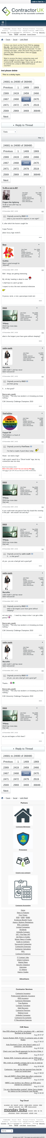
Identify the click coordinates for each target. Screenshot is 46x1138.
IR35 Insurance (23, 998)
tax (38, 1110)
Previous (8, 87)
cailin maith (7, 348)
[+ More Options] (40, 237)
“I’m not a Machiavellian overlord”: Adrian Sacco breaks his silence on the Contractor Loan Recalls (23, 1090)
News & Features (23, 913)
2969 (16, 110)
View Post (27, 216)
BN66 (28, 917)
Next (5, 116)
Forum (8, 39)
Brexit (19, 29)
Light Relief (23, 34)
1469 (26, 87)
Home (23, 910)
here (23, 62)
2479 (26, 105)
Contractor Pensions (23, 1010)
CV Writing (23, 970)
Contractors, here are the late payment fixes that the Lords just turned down (23, 1070)
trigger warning (24, 1113)
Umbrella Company (23, 932)
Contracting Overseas (23, 947)
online (35, 1110)
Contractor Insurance (23, 993)
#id (43, 211)
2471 (6, 105)
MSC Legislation (23, 925)
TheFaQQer (7, 413)
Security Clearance (23, 965)
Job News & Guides (23, 937)
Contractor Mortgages (23, 1001)
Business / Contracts (29, 29)
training (18, 1113)
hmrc (22, 1106)
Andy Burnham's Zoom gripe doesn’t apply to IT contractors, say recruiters (23, 1045)
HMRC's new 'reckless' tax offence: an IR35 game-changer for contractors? (23, 1084)
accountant (7, 1105)
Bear (4, 245)
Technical (35, 32)
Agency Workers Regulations (23, 922)
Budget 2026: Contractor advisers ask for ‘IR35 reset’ (23, 1058)
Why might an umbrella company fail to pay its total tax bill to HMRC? (23, 1064)
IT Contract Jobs (23, 957)
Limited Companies (23, 927)
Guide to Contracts (23, 942)
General (14, 29)
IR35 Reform (26, 32)
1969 (36, 87)
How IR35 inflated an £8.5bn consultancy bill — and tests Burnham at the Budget (23, 1032)
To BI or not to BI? (10, 188)
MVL (23, 951)
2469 (26, 99)
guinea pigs (17, 1106)
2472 (16, 105)
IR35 (17, 917)
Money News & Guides (23, 939)
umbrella (31, 1113)
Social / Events (31, 34)
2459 (26, 93)
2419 (16, 93)
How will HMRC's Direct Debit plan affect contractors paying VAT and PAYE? (23, 1077)
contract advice (28, 1105)
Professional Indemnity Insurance (23, 996)
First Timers (23, 915)
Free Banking (23, 1003)
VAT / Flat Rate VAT (23, 934)
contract (21, 1105)
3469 (26, 110)
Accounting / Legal (15, 30)
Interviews (23, 967)
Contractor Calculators (23, 949)
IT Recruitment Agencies (23, 1020)
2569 (6, 110)
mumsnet (30, 1110)
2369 (6, 93)
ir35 (26, 1107)
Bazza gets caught (9, 394)
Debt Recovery (23, 1008)
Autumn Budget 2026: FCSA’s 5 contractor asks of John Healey (23, 1039)
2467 (6, 99)
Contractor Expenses (23, 954)
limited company (32, 1106)
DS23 (5, 308)
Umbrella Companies (28, 30)
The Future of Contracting (14, 32)
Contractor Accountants (23, 1018)
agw (12, 1105)
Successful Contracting (23, 944)
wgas (35, 1113)
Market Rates (23, 962)
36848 (36, 110)
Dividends (23, 930)
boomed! (16, 1105)
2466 (36, 93)
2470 (36, 99)
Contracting (6, 29)
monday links (15, 1110)
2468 (16, 99)
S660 (23, 917)
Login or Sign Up (37, 1)
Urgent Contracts (23, 960)
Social (16, 34)
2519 (36, 105)
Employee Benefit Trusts (23, 920)
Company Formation (23, 1006)
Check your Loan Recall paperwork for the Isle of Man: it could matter (23, 1052)
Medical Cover (23, 1013)
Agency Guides (23, 972)
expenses (35, 1105)
